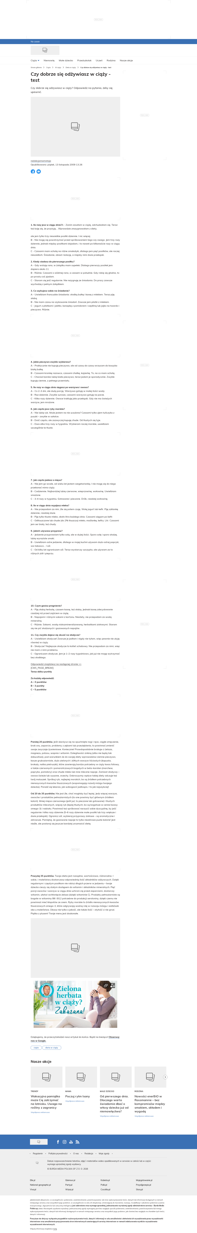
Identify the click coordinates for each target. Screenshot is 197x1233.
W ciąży (58, 67)
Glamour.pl (70, 1180)
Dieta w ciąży (71, 67)
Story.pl (139, 1189)
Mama (68, 1091)
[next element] (165, 1099)
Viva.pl (33, 1189)
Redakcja (89, 1153)
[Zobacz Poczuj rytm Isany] (81, 1077)
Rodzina (139, 1091)
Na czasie (35, 41)
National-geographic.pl (40, 1184)
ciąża (36, 1047)
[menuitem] (35, 60)
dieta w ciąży (51, 1047)
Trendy (34, 1091)
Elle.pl (32, 1180)
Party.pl (68, 1184)
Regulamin (38, 1153)
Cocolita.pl (105, 1189)
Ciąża (48, 67)
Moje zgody (104, 1153)
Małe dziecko (107, 1091)
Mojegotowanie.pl (144, 1180)
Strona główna (36, 67)
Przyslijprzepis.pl (143, 1184)
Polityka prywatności (57, 1153)
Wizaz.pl (69, 1189)
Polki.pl (104, 1184)
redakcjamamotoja (41, 160)
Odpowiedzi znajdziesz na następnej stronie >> (56, 663)
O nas (76, 1153)
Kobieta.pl (105, 1180)
